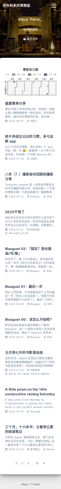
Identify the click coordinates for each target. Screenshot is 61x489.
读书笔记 (35, 449)
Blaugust (34, 270)
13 (37, 463)
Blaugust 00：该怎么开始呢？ (29, 319)
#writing (35, 411)
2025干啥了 (15, 212)
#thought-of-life (18, 233)
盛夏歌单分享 (15, 103)
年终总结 (34, 229)
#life (49, 196)
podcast (35, 196)
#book (13, 373)
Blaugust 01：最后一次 (23, 287)
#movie (35, 373)
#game (45, 373)
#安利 (34, 158)
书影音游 (35, 370)
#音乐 (33, 120)
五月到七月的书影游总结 (24, 353)
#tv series (23, 373)
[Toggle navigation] (53, 5)
